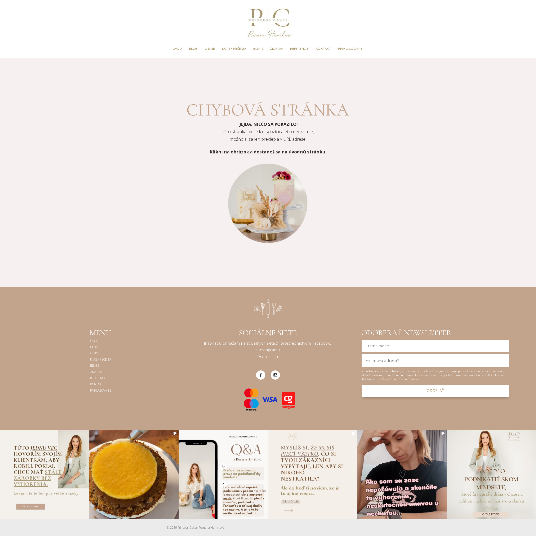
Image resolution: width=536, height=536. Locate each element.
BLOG (193, 48)
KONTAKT (323, 48)
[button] (44, 474)
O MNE (210, 48)
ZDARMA (276, 48)
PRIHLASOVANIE (350, 48)
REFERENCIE (299, 48)
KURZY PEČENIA (234, 48)
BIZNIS (258, 48)
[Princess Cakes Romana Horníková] (268, 22)
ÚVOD (177, 48)
